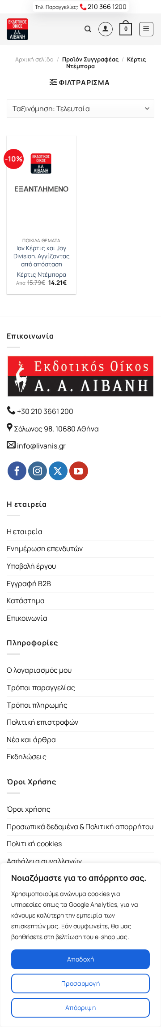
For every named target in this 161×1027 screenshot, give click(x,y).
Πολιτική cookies (34, 844)
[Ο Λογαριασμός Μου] (105, 29)
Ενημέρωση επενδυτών (45, 548)
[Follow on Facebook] (17, 470)
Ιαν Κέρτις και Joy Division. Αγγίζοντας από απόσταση (41, 256)
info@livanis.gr (41, 446)
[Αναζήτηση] (88, 29)
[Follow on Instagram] (37, 470)
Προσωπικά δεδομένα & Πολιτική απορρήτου (80, 826)
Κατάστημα (26, 600)
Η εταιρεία (24, 531)
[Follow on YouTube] (78, 470)
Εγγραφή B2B (29, 583)
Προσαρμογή (80, 983)
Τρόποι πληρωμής (37, 705)
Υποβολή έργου (31, 566)
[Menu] (146, 29)
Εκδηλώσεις (27, 757)
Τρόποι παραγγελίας (41, 687)
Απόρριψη (80, 1007)
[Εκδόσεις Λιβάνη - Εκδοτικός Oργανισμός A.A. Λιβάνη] (37, 29)
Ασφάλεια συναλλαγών (44, 861)
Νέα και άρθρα (31, 739)
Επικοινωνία (27, 618)
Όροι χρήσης (29, 809)
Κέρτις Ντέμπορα (41, 275)
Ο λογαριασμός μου (39, 670)
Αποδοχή (80, 959)
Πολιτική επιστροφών (42, 722)
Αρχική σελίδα (34, 59)
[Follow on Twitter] (58, 470)
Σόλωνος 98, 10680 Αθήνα (56, 429)
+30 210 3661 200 (44, 411)
